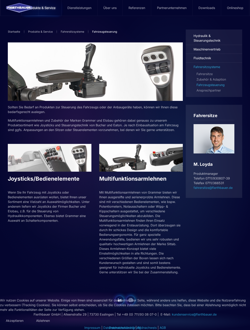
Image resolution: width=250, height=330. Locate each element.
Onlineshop (235, 8)
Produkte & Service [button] (41, 8)
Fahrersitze (204, 74)
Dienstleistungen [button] (79, 8)
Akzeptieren (14, 321)
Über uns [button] (110, 8)
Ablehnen (43, 321)
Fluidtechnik (202, 58)
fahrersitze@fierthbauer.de (213, 188)
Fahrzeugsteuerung (210, 85)
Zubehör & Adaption (211, 79)
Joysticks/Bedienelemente (43, 178)
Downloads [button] (206, 8)
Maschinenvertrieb (207, 49)
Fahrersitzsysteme (207, 67)
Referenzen (137, 8)
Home (11, 8)
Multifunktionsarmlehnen (132, 178)
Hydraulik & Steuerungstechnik (207, 38)
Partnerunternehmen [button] (172, 8)
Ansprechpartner (208, 90)
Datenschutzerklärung (125, 328)
